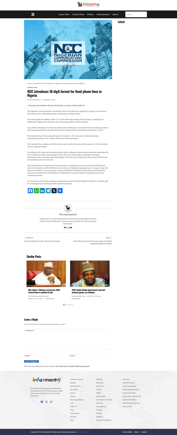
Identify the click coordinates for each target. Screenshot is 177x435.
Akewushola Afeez (79, 296)
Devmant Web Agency (82, 432)
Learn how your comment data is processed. (72, 366)
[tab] (63, 304)
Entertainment (103, 14)
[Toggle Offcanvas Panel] (33, 14)
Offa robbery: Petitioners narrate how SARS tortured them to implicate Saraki (44, 291)
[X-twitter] (46, 402)
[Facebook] (42, 402)
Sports (115, 14)
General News (78, 14)
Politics (90, 14)
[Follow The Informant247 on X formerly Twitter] (67, 228)
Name (27, 356)
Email (72, 356)
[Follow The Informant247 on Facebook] (65, 228)
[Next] (106, 281)
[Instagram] (51, 402)
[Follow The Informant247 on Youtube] (71, 228)
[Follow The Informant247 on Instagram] (69, 228)
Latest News (64, 14)
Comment (30, 330)
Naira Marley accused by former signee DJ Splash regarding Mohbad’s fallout (92, 241)
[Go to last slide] (29, 281)
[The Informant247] (88, 5)
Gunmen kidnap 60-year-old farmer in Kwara (42, 239)
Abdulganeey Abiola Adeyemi (39, 296)
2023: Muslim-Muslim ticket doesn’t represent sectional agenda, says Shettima (88, 291)
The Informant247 (35, 100)
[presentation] (46, 274)
